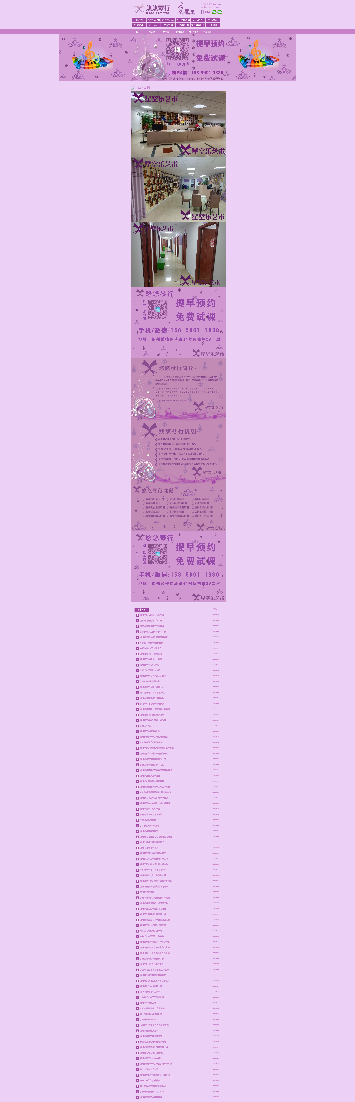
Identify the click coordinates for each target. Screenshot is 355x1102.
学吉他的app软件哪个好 (151, 648)
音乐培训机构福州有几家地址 (153, 1042)
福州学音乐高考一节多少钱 (152, 615)
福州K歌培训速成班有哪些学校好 (155, 981)
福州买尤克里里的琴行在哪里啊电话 (156, 1064)
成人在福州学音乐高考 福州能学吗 (155, 792)
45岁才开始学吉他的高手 (151, 1080)
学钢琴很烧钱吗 (147, 892)
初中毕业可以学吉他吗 (150, 992)
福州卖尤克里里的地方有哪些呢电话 (156, 837)
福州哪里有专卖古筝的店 (151, 1036)
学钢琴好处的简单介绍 (150, 681)
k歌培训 (139, 20)
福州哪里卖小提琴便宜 (150, 776)
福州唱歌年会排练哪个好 (151, 986)
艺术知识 (141, 609)
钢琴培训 (138, 25)
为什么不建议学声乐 (149, 1069)
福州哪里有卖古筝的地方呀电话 (154, 886)
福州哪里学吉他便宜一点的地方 (154, 720)
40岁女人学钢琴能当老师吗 (152, 643)
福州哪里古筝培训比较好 (151, 659)
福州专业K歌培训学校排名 (152, 964)
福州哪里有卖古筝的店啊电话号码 (155, 942)
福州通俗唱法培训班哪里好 (152, 698)
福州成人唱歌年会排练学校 (152, 781)
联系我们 (207, 31)
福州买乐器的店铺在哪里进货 (153, 975)
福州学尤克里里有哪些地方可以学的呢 (157, 748)
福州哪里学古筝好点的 (150, 665)
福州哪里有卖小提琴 (149, 1030)
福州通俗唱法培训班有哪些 (152, 1053)
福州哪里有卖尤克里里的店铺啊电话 (156, 770)
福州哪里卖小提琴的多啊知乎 (153, 925)
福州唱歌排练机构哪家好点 (152, 715)
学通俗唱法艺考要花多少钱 (152, 958)
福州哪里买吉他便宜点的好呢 (153, 676)
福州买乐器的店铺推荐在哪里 (153, 853)
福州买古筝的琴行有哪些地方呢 (154, 859)
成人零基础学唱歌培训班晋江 (153, 1086)
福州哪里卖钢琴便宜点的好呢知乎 (155, 947)
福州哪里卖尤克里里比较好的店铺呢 (156, 881)
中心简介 (152, 31)
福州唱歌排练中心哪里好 (151, 654)
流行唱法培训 (153, 20)
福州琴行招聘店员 (148, 1003)
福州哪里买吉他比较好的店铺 (153, 875)
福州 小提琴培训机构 (149, 848)
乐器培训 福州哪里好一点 (151, 814)
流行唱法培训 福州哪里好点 (152, 692)
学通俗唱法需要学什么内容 (152, 764)
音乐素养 (212, 20)
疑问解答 (179, 31)
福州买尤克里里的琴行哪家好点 (154, 737)
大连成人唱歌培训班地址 (151, 931)
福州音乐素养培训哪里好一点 (153, 914)
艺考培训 (212, 25)
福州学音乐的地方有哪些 (151, 1058)
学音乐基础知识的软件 (150, 825)
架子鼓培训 (197, 20)
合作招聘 (193, 31)
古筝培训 (168, 25)
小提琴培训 (183, 25)
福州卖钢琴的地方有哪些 (151, 1097)
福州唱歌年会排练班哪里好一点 (154, 753)
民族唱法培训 (168, 20)
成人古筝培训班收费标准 (151, 1014)
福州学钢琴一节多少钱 (150, 809)
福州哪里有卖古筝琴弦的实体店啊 (155, 1075)
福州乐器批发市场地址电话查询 (154, 864)
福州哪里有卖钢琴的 (149, 831)
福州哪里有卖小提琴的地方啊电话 (155, 709)
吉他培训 (153, 25)
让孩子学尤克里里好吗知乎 (152, 997)
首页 (138, 31)
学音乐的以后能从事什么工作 (153, 631)
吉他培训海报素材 (148, 820)
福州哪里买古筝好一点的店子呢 (154, 903)
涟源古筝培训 (146, 726)
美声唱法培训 (183, 20)
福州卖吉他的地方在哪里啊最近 (154, 798)
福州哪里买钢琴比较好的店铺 (153, 909)
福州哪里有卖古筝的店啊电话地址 (155, 803)
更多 (215, 609)
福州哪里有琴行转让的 (150, 731)
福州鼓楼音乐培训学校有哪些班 (154, 637)
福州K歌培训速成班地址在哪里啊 (155, 953)
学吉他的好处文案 (148, 1019)
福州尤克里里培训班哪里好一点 (154, 1047)
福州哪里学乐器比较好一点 (152, 687)
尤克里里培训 (198, 25)
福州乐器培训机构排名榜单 (152, 842)
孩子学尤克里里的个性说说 (152, 936)
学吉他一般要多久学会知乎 (152, 1091)
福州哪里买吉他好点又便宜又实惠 (155, 920)
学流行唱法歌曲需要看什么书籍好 (155, 897)
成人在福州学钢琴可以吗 (151, 742)
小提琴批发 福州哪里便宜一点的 (154, 970)
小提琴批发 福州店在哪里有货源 (154, 1025)
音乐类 (166, 31)
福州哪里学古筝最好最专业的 (153, 759)
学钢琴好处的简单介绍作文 (152, 704)
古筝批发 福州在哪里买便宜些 (153, 870)
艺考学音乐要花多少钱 (150, 670)
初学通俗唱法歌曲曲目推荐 (152, 626)
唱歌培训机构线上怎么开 (151, 620)
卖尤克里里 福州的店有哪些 (152, 1008)
